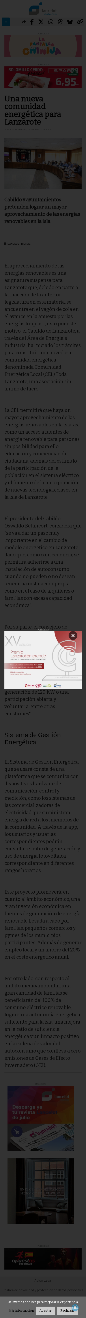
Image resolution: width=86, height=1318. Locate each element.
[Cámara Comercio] (43, 660)
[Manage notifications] (75, 1307)
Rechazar (67, 1311)
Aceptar (45, 1311)
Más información (21, 1311)
